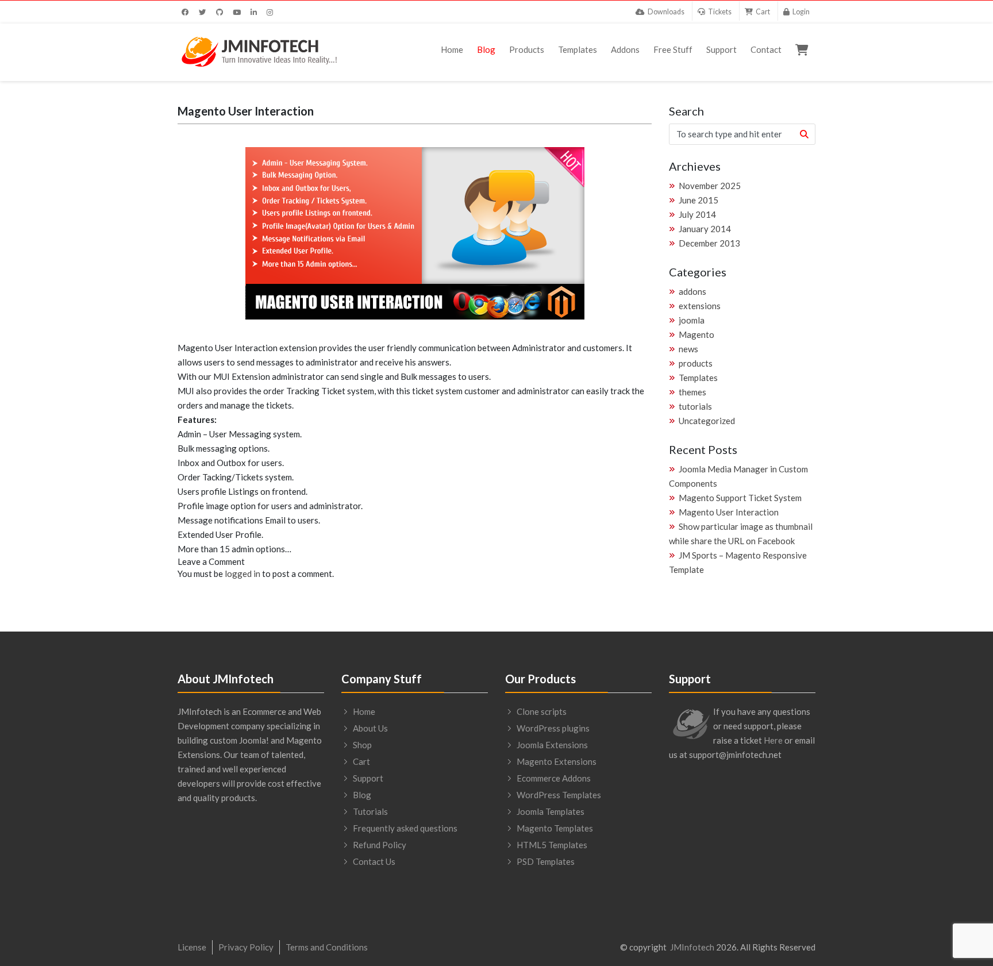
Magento (696, 334)
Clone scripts (542, 711)
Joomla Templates (550, 811)
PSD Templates (546, 861)
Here (773, 740)
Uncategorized (707, 420)
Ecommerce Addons (554, 778)
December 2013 (709, 243)
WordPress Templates (559, 795)
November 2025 (710, 185)
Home (452, 49)
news (688, 349)
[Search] (804, 134)
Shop (362, 745)
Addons (625, 49)
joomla (692, 320)
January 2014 (705, 229)
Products (526, 49)
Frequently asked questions (405, 828)
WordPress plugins (553, 728)
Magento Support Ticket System (740, 497)
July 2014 (697, 214)
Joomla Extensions (552, 745)
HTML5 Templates (552, 845)
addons (692, 291)
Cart (361, 761)
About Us (370, 728)
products (696, 363)
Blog (486, 49)
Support (721, 49)
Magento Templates (555, 828)
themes (692, 392)
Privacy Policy (246, 947)
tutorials (695, 406)
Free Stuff (672, 49)
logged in (242, 573)
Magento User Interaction (729, 512)
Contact (766, 49)
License (192, 947)
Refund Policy (379, 845)
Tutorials (370, 811)
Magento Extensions (556, 761)
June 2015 (698, 200)
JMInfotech (692, 947)
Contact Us (374, 861)
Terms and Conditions (327, 947)
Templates (577, 49)
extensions (700, 306)
